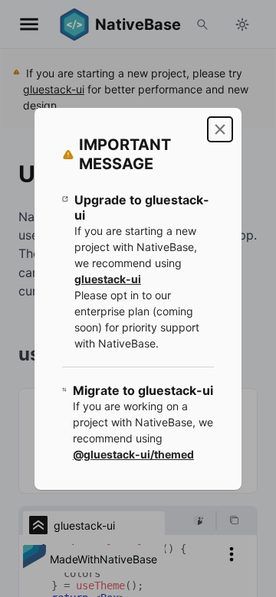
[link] (107, 279)
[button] (220, 129)
